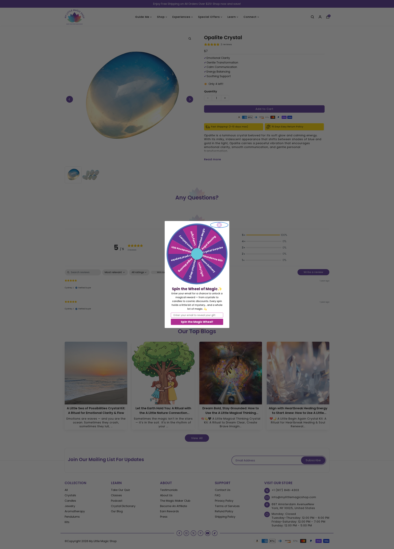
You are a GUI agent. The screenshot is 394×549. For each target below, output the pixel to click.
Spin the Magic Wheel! (197, 322)
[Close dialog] (219, 225)
